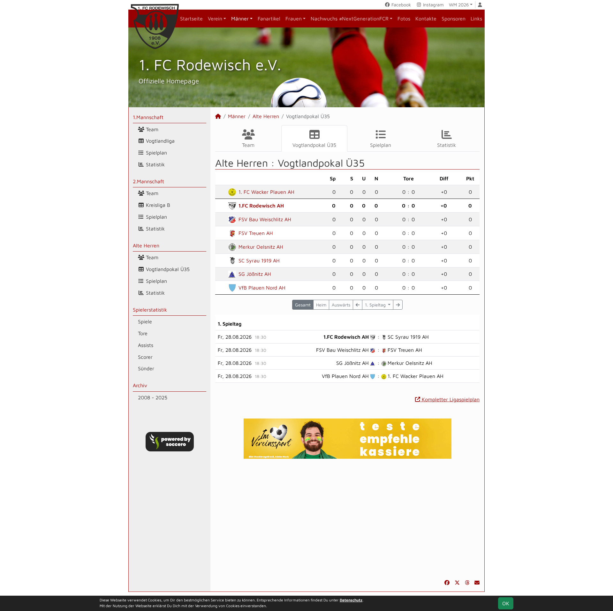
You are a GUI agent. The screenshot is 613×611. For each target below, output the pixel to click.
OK (505, 603)
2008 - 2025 (152, 397)
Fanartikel (269, 18)
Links (476, 18)
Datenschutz (351, 600)
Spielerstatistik (150, 310)
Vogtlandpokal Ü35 (167, 269)
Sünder (146, 368)
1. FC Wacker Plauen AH (266, 192)
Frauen (293, 18)
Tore (143, 333)
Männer (240, 18)
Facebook (400, 4)
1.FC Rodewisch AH (261, 205)
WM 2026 (459, 4)
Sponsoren (453, 18)
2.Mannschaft (148, 181)
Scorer (145, 357)
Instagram (433, 4)
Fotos (403, 18)
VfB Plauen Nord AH (261, 287)
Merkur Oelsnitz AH (260, 247)
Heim (321, 304)
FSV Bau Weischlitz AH (264, 219)
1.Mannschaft (148, 117)
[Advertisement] (347, 518)
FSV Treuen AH (255, 233)
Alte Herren (146, 245)
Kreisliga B (157, 205)
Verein (215, 18)
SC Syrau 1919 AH (259, 260)
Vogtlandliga (159, 141)
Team (151, 129)
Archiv (140, 385)
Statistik (154, 164)
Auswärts (341, 304)
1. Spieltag (376, 304)
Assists (145, 345)
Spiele (145, 321)
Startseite (191, 18)
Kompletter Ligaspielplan (450, 399)
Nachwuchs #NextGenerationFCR (350, 18)
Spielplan (155, 152)
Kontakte (425, 18)
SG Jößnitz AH (254, 274)
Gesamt (303, 304)
